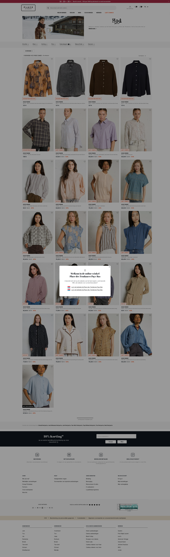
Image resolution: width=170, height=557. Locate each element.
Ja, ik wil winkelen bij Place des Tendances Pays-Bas (87, 287)
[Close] (109, 266)
